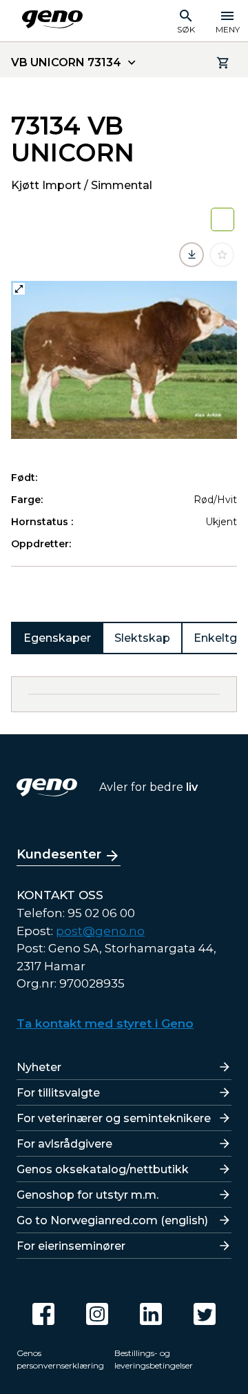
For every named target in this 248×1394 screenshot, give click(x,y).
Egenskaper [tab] (57, 638)
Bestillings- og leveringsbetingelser (153, 1359)
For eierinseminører (71, 1246)
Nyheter (39, 1067)
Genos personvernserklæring (60, 1359)
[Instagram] (97, 1314)
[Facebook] (43, 1314)
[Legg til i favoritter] (221, 254)
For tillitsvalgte (58, 1092)
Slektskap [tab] (142, 638)
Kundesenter (59, 854)
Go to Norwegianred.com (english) (112, 1220)
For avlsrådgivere (64, 1143)
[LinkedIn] (151, 1314)
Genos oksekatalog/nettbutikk (103, 1169)
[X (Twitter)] (205, 1314)
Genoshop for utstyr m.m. (87, 1194)
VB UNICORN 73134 (66, 62)
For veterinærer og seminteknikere (114, 1118)
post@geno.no (100, 931)
